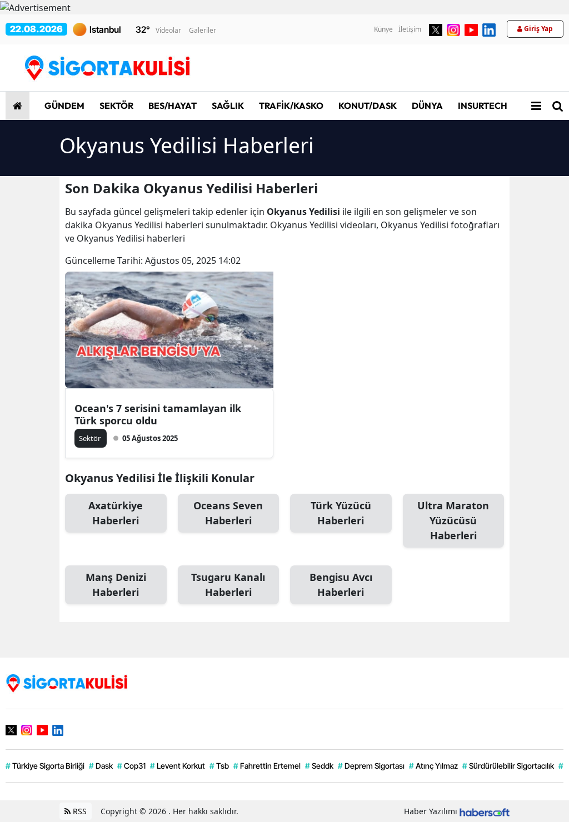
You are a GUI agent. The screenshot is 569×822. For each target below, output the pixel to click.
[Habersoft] (485, 811)
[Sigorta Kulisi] (67, 682)
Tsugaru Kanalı (228, 584)
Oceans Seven (228, 513)
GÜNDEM (63, 105)
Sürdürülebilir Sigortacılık (508, 765)
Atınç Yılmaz (433, 765)
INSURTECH (481, 105)
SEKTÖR (115, 105)
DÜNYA (426, 105)
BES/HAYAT (172, 105)
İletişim (409, 29)
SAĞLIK (227, 105)
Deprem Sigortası (371, 765)
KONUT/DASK (367, 105)
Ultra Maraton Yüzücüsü (453, 520)
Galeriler (202, 30)
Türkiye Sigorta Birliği (45, 765)
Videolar (168, 30)
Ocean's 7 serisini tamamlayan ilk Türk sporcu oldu (157, 414)
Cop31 (131, 765)
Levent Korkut (177, 765)
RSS (79, 811)
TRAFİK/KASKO (290, 105)
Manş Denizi (116, 584)
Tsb (219, 765)
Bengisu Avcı (341, 584)
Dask (101, 765)
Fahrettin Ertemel (267, 765)
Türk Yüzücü (341, 513)
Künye (383, 29)
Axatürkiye (115, 513)
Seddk (319, 765)
